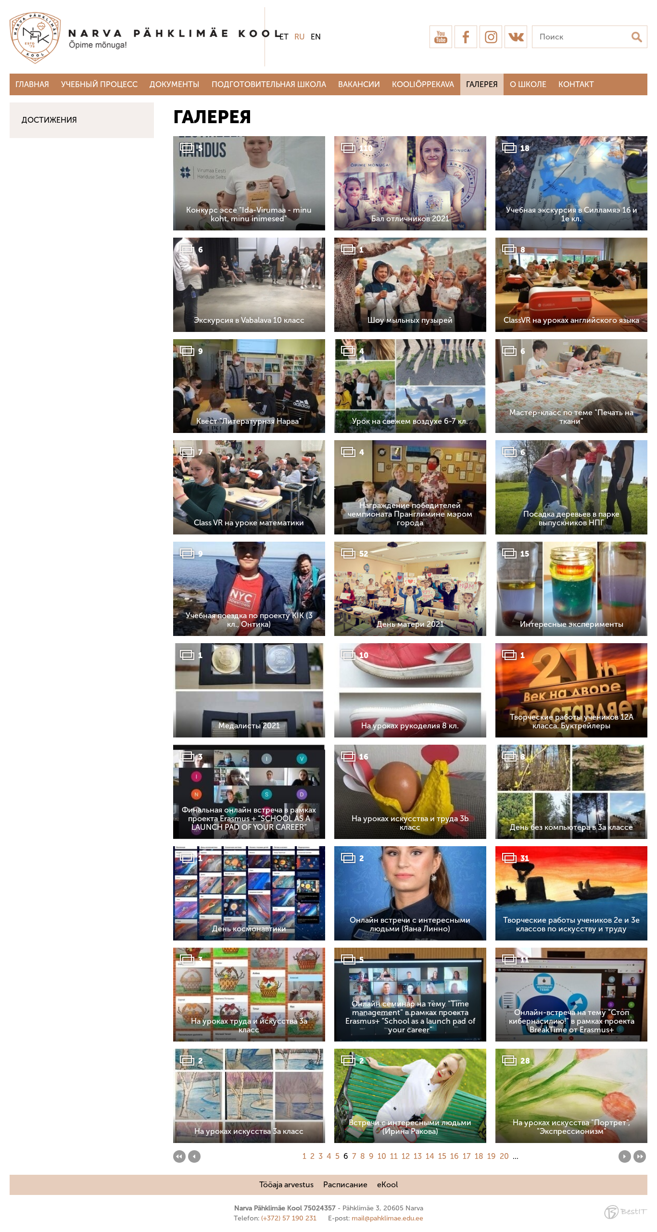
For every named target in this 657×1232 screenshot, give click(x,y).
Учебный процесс (99, 84)
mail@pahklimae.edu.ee (387, 1218)
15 (442, 1156)
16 (454, 1156)
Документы (175, 84)
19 (491, 1156)
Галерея (482, 84)
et (284, 36)
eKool (387, 1184)
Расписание (345, 1184)
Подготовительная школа (269, 84)
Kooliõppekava (423, 84)
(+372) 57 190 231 (288, 1218)
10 (382, 1156)
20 (504, 1156)
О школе (528, 84)
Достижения (49, 120)
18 (479, 1156)
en (316, 36)
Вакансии (359, 84)
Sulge (641, 18)
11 (394, 1156)
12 (406, 1156)
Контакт (576, 84)
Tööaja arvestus (286, 1184)
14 (430, 1156)
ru (299, 36)
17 (467, 1156)
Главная (32, 84)
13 (418, 1156)
